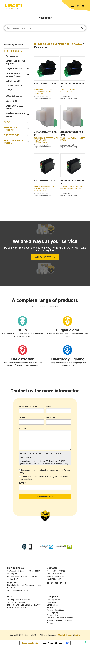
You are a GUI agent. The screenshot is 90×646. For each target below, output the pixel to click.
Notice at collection (30, 643)
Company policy (53, 600)
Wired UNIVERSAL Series (14, 107)
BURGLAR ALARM (13, 51)
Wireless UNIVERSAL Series (15, 114)
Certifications (52, 605)
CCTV (7, 122)
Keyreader (12, 89)
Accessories (12, 56)
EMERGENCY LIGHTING (10, 128)
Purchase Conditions (55, 610)
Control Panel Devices (17, 86)
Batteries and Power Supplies (15, 62)
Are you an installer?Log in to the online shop (42, 97)
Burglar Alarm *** (14, 68)
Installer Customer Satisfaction (59, 620)
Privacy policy (52, 613)
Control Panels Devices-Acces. (13, 74)
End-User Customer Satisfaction (60, 618)
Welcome (50, 623)
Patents (50, 607)
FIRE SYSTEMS (11, 135)
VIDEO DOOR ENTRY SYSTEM (14, 141)
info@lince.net (58, 576)
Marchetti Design (65, 635)
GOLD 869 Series (14, 96)
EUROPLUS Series (14, 81)
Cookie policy (52, 615)
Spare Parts (11, 101)
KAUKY (77, 635)
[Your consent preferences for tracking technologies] (86, 642)
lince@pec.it (56, 579)
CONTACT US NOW (43, 257)
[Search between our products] (82, 28)
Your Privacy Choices (52, 643)
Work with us (52, 602)
